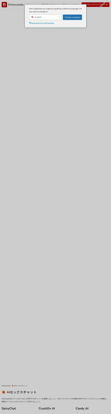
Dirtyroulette (6, 386)
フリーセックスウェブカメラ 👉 (95, 4)
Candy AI (82, 408)
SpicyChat (9, 408)
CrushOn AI (47, 408)
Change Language (72, 17)
